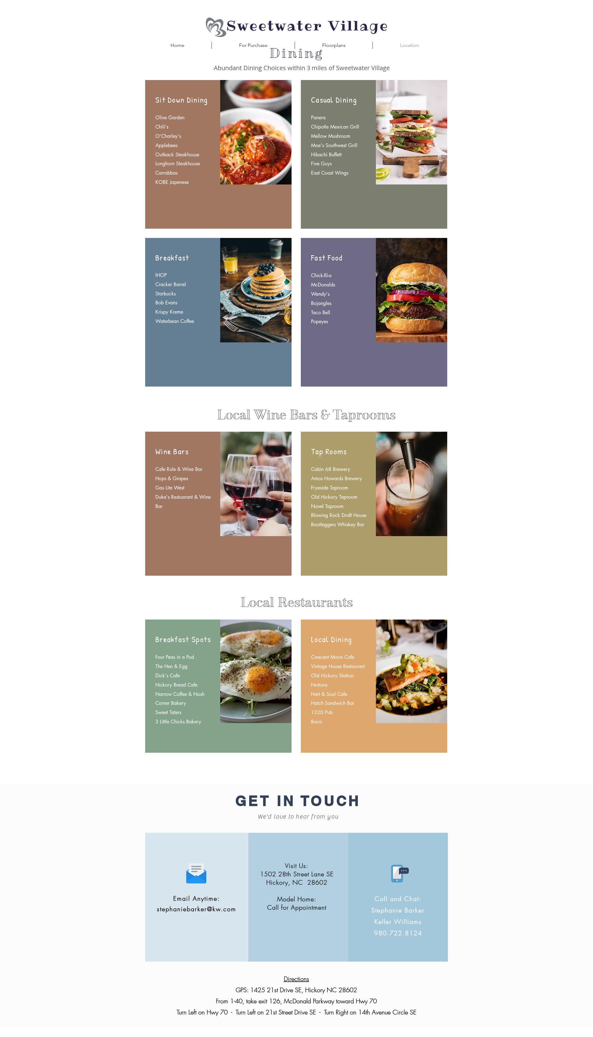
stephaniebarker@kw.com (196, 909)
